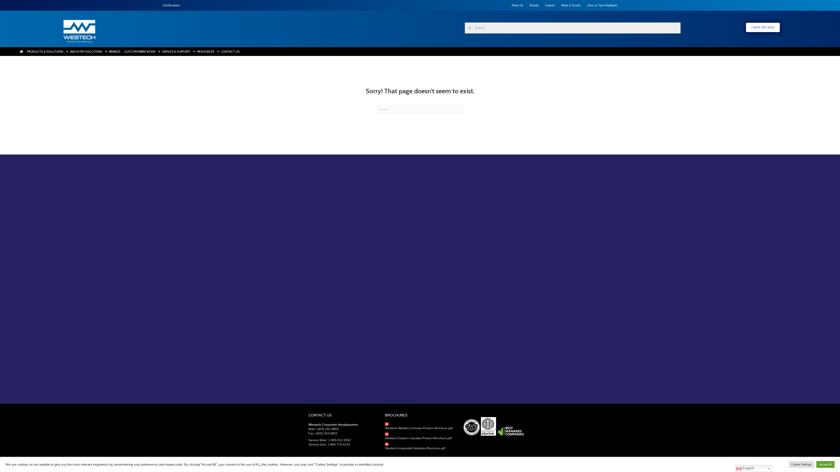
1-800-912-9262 (339, 440)
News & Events (571, 5)
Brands (534, 5)
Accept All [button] (825, 464)
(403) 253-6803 (326, 433)
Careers (550, 5)
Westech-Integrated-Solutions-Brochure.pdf (415, 448)
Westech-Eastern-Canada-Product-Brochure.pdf (418, 438)
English (748, 468)
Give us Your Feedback (602, 5)
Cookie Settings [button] (801, 464)
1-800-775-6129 (338, 444)
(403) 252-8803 (328, 429)
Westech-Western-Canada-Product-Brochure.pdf (419, 428)
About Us (517, 5)
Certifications (171, 5)
